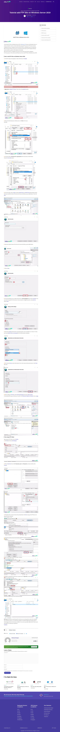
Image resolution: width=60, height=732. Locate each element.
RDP (35, 1)
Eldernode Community (48, 709)
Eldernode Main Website (45, 28)
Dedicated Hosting (26, 1)
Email (5, 667)
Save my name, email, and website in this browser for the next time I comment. (19, 670)
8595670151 (49, 1)
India (32, 712)
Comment (6, 652)
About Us (46, 716)
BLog (22, 10)
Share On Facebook (20, 633)
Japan (19, 712)
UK (18, 709)
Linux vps (38, 1)
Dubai (33, 714)
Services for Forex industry (45, 37)
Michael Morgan (15, 637)
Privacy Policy (47, 713)
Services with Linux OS (45, 35)
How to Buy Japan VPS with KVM (36, 686)
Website (5, 669)
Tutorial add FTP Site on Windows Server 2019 (20, 86)
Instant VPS (32, 1)
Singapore (33, 719)
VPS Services (43, 30)
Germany (19, 716)
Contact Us (47, 714)
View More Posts (34, 637)
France (19, 714)
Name (5, 664)
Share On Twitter (12, 633)
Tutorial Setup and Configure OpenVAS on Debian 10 (8, 687)
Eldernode (21, 1)
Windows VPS (23, 44)
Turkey (33, 716)
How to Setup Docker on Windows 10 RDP (50, 687)
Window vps (43, 1)
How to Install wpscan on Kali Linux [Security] (23, 687)
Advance (30, 8)
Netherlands (20, 719)
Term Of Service (47, 711)
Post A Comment (34, 646)
